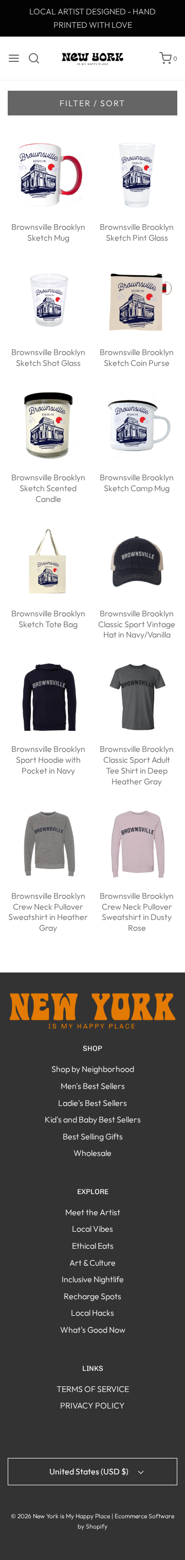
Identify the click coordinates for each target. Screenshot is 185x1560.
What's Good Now (92, 1329)
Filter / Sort (92, 103)
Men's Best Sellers (93, 1086)
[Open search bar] (38, 58)
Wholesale (92, 1153)
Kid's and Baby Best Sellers (93, 1119)
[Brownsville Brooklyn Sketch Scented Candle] (48, 424)
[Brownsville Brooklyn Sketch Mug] (48, 174)
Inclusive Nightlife (93, 1279)
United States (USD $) (89, 1471)
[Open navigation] (14, 58)
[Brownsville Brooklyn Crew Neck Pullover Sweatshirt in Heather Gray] (48, 842)
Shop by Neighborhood (92, 1069)
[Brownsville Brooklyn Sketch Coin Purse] (137, 299)
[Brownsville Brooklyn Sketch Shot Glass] (48, 299)
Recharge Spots (92, 1296)
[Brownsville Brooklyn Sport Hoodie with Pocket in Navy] (48, 696)
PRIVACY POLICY (92, 1405)
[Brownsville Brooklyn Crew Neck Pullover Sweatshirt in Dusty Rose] (137, 842)
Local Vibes (92, 1228)
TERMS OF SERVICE (93, 1389)
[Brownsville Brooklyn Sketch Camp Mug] (137, 424)
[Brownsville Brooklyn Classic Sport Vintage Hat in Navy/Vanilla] (137, 560)
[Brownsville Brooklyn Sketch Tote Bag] (48, 560)
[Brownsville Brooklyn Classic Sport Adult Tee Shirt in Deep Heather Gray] (137, 696)
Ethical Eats (93, 1245)
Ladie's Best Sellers (92, 1103)
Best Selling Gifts (93, 1136)
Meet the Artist (92, 1212)
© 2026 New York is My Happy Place (60, 1516)
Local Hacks (92, 1312)
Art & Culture (92, 1262)
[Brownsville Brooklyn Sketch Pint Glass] (137, 174)
